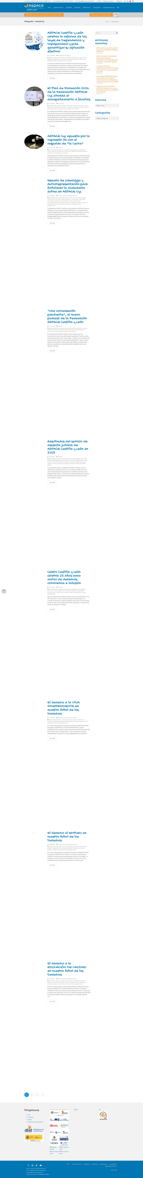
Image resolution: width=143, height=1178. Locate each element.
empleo (77, 59)
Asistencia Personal (67, 719)
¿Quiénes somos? (76, 1164)
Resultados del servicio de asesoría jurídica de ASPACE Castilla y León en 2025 (67, 447)
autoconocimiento (60, 199)
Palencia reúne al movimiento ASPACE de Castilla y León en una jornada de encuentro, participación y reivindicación (107, 89)
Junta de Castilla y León (60, 109)
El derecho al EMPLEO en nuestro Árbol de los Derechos (66, 837)
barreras (68, 199)
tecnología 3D (64, 153)
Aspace (56, 57)
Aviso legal (114, 1170)
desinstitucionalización (59, 721)
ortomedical (67, 151)
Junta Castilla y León (58, 592)
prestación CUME (74, 463)
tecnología (57, 153)
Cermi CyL (50, 591)
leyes (84, 462)
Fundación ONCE (68, 848)
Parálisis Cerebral (52, 61)
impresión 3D (54, 151)
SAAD (70, 61)
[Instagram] (32, 1165)
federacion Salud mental (54, 107)
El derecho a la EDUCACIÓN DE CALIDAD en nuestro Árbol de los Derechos (66, 969)
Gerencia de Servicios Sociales (76, 107)
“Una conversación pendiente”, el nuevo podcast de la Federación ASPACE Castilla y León (67, 316)
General (60, 147)
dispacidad (81, 591)
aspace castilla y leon (64, 589)
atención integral (75, 458)
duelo (64, 105)
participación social (62, 61)
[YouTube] (41, 1165)
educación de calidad (79, 981)
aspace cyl (61, 150)
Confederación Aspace (71, 57)
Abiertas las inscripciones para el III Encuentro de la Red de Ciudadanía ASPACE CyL (107, 50)
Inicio (107, 21)
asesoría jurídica (65, 458)
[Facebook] (28, 1165)
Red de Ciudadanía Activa (70, 195)
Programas (95, 1164)
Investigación (113, 1164)
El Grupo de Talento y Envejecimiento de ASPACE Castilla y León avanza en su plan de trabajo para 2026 (107, 69)
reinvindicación (51, 594)
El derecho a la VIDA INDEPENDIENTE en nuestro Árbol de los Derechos (63, 708)
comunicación (53, 105)
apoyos (51, 57)
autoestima (61, 328)
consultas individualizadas (54, 460)
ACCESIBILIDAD (53, 150)
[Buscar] (118, 7)
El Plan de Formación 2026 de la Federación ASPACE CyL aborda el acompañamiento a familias (68, 94)
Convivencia (68, 591)
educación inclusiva (63, 982)
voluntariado (72, 331)
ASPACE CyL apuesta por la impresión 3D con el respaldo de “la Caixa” (68, 140)
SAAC (69, 204)
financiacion (83, 59)
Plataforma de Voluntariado (35, 1122)
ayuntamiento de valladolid (78, 589)
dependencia (57, 59)
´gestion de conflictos (73, 109)
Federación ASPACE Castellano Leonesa (77, 105)
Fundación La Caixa (57, 848)
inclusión (61, 151)
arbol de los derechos (76, 197)
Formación (61, 103)
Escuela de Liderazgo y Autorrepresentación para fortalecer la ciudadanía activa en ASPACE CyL (67, 186)
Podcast (49, 331)
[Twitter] (36, 1165)
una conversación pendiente (60, 331)
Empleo (30, 1119)
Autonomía (61, 57)
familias (85, 328)
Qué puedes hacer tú (111, 1166)
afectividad (61, 197)
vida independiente (63, 723)
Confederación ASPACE (64, 55)
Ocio (29, 1115)
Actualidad (86, 1164)
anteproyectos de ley (55, 458)
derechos (63, 59)
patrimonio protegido (63, 463)
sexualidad (75, 204)
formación (64, 107)
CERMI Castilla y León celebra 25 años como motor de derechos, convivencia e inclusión (64, 577)
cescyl (55, 591)
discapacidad (70, 59)
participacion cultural (80, 592)
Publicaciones (103, 1164)
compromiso (60, 591)
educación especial (52, 982)
